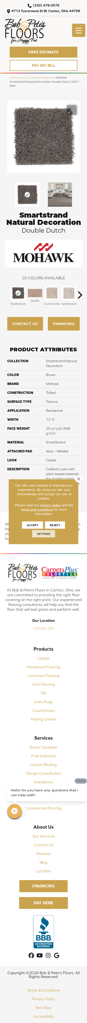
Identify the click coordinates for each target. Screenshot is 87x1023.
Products (47, 77)
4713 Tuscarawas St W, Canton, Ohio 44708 (45, 11)
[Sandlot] (35, 293)
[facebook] (31, 956)
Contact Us (25, 323)
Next (79, 192)
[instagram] (48, 956)
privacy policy (50, 505)
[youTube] (39, 956)
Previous (7, 192)
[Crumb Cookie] (52, 293)
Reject (55, 525)
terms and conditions (37, 509)
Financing (64, 323)
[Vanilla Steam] (68, 293)
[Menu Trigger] (78, 30)
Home (14, 77)
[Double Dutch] (18, 293)
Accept (32, 525)
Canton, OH (43, 628)
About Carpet (29, 77)
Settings (43, 533)
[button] (43, 52)
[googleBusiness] (56, 956)
